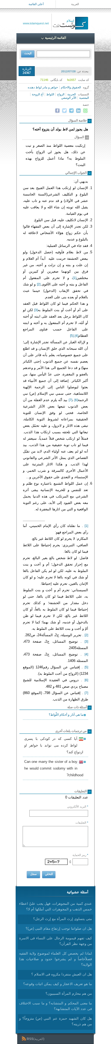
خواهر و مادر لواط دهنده (43, 87)
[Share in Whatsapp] (85, 110)
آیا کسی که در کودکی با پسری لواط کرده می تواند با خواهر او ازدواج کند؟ (53, 745)
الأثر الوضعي (68, 97)
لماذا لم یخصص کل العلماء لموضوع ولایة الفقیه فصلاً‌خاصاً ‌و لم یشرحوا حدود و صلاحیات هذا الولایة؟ (55, 959)
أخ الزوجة (37, 94)
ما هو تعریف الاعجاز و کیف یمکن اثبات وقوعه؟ (57, 984)
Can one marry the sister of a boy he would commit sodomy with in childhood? (53, 768)
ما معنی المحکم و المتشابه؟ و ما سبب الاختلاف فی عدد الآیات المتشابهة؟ (55, 1006)
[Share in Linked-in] (78, 110)
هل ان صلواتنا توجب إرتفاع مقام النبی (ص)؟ (59, 928)
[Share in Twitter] (64, 110)
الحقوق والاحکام (71, 87)
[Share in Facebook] (57, 110)
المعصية (84, 97)
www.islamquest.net (36, 23)
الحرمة (71, 94)
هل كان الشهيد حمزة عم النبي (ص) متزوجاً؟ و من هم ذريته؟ (55, 1021)
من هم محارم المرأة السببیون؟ (69, 994)
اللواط (50, 94)
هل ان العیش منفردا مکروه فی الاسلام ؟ (61, 974)
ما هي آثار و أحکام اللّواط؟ (66, 715)
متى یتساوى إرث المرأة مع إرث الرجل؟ (62, 919)
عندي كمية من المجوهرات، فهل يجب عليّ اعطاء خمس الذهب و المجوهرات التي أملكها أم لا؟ (55, 906)
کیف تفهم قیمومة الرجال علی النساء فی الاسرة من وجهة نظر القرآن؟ (55, 941)
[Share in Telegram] (71, 110)
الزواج (60, 94)
